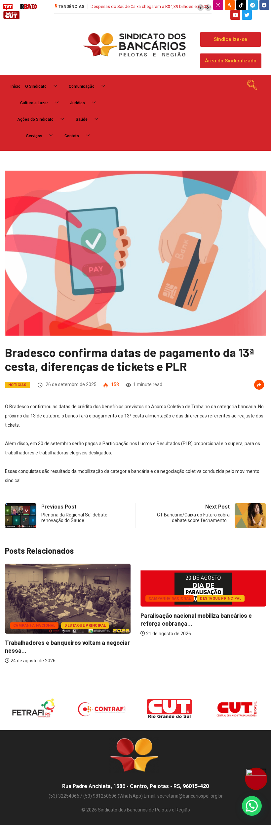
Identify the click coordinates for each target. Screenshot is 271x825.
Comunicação (82, 86)
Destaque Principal (85, 625)
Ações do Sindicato (35, 119)
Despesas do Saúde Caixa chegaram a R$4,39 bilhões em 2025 (151, 6)
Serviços (34, 136)
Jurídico (77, 103)
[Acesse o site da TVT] (8, 7)
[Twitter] (247, 15)
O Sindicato (36, 86)
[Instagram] (218, 5)
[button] (200, 7)
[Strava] (230, 5)
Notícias (17, 385)
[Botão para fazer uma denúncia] (256, 779)
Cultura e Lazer (34, 103)
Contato (71, 136)
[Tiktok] (241, 5)
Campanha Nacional (34, 625)
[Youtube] (235, 15)
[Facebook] (264, 5)
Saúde (82, 119)
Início (15, 86)
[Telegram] (253, 5)
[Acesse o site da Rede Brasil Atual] (28, 7)
